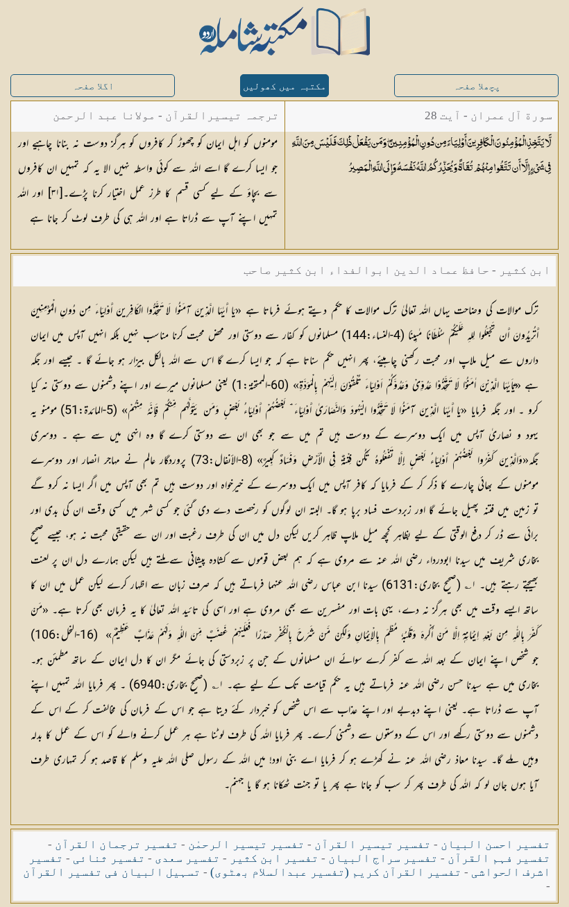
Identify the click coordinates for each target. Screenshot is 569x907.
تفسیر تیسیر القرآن (372, 844)
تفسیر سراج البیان (383, 858)
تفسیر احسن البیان (495, 844)
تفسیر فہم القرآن (499, 858)
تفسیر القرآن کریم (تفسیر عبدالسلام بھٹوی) (335, 872)
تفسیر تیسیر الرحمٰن (246, 844)
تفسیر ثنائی (109, 858)
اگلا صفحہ (93, 86)
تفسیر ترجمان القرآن (116, 844)
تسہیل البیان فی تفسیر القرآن (112, 872)
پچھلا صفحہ (476, 86)
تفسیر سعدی (187, 858)
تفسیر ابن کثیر (274, 858)
